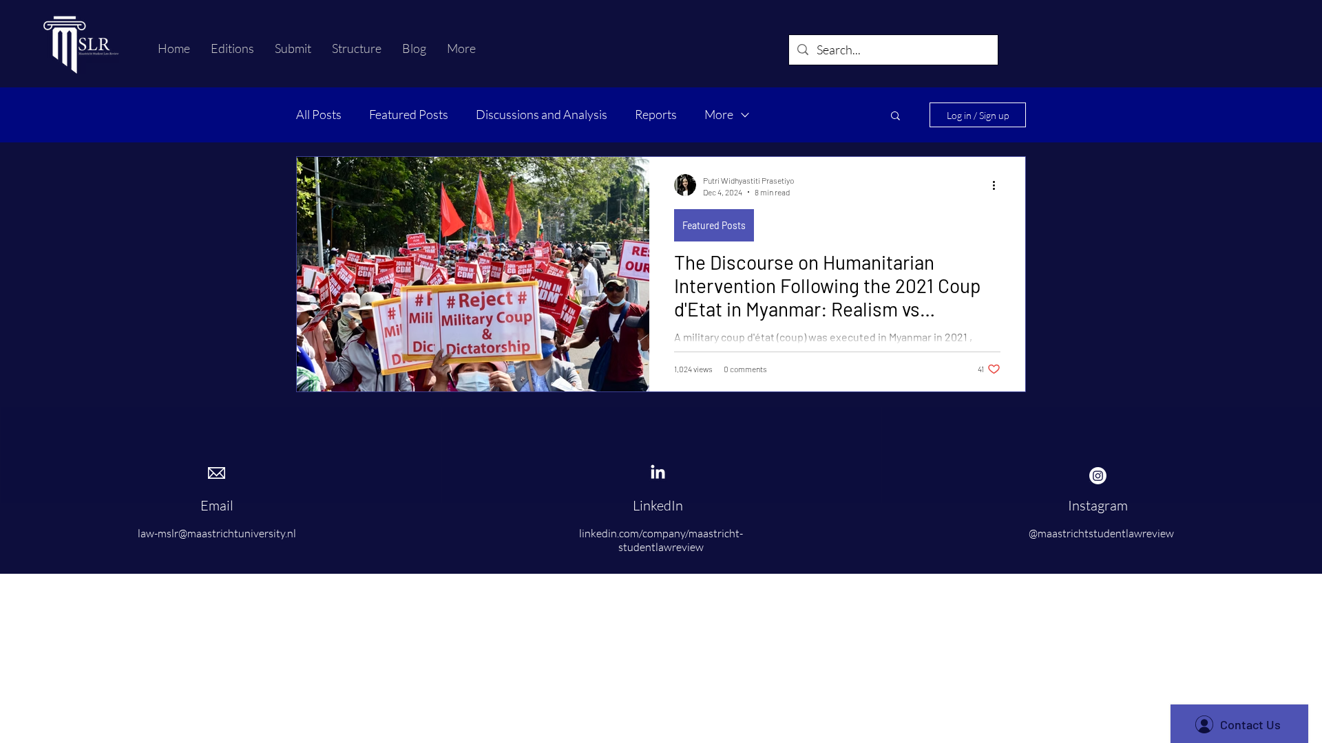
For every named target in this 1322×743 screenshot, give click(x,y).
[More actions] (998, 185)
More (718, 114)
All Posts (319, 114)
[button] (895, 116)
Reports (656, 114)
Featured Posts (408, 114)
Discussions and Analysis (541, 114)
